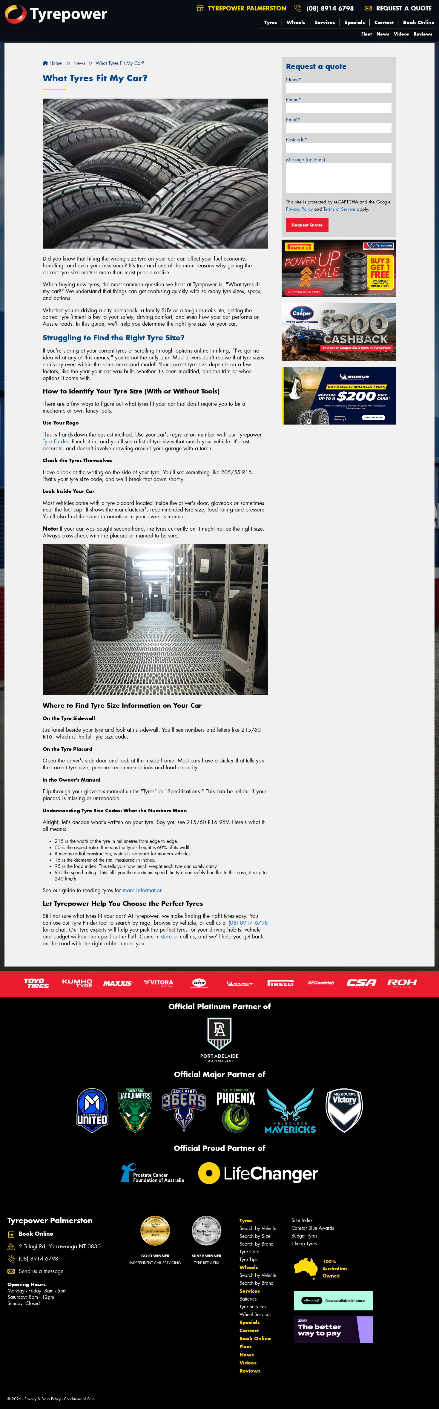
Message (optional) (305, 160)
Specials (355, 22)
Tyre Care (249, 1252)
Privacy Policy (299, 209)
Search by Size (255, 1236)
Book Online (419, 22)
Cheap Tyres (304, 1243)
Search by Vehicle (258, 1228)
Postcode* (296, 140)
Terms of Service (339, 209)
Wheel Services (255, 1314)
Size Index (302, 1220)
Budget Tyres (304, 1236)
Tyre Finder (55, 441)
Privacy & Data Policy (42, 1399)
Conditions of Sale (79, 1399)
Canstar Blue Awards (312, 1228)
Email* (293, 120)
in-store (163, 936)
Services (325, 22)
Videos (401, 34)
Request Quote (307, 225)
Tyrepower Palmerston (246, 8)
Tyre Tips (248, 1259)
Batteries (248, 1299)
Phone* (293, 100)
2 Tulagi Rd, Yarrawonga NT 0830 (60, 1246)
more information (143, 890)
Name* (293, 79)
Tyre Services (253, 1307)
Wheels (296, 22)
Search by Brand (257, 1244)
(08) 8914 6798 (330, 8)
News (383, 34)
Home (55, 63)
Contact (384, 22)
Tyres (270, 22)
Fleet (366, 34)
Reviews (423, 34)
